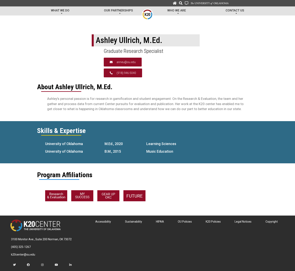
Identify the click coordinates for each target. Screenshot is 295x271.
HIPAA (160, 221)
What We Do (60, 10)
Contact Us (235, 10)
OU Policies (185, 221)
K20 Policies (213, 221)
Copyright (272, 221)
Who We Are (176, 10)
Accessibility (103, 221)
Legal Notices (243, 221)
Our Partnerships (118, 10)
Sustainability (133, 221)
